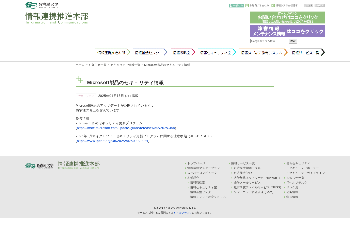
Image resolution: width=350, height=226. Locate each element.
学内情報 (292, 196)
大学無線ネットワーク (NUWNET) (257, 177)
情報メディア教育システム (263, 52)
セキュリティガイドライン (307, 172)
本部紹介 (193, 177)
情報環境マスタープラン (203, 168)
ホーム (80, 64)
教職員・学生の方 (257, 5)
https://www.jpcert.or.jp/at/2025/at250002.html (112, 141)
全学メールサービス (247, 182)
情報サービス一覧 (307, 52)
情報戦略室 (182, 52)
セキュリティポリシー (304, 168)
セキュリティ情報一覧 (125, 64)
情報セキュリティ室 (217, 52)
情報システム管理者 (285, 5)
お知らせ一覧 (98, 64)
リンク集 (292, 187)
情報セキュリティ (298, 163)
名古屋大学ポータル (247, 168)
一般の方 (236, 5)
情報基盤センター (150, 52)
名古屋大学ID (243, 172)
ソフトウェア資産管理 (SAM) (253, 192)
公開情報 (292, 192)
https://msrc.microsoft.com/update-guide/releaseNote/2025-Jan (126, 128)
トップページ (196, 163)
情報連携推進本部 (112, 52)
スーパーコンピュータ (202, 172)
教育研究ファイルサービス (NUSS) (257, 187)
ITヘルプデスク (296, 182)
